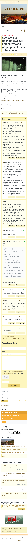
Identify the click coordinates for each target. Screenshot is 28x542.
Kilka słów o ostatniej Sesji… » (15, 113)
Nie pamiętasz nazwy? (5, 403)
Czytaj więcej (21, 509)
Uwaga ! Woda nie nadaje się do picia (11, 449)
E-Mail (3, 351)
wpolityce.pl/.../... (7, 223)
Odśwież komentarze (10, 336)
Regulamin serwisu (16, 371)
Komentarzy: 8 (7, 509)
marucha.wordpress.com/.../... (10, 309)
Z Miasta (7, 108)
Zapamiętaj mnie (6, 398)
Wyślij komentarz (14, 385)
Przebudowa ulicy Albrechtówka (11, 415)
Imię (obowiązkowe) (7, 346)
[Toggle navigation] (3, 27)
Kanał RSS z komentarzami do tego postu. (14, 338)
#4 (3, 289)
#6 (3, 230)
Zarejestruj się (22, 400)
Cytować (12, 157)
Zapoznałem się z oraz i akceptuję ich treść (13, 372)
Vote (4, 422)
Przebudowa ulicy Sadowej (9, 418)
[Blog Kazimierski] (14, 14)
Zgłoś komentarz (21, 157)
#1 (3, 328)
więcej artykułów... (5, 458)
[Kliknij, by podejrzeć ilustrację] (14, 64)
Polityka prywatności (8, 373)
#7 (3, 201)
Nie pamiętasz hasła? (5, 405)
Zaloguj (5, 400)
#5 (3, 241)
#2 (3, 316)
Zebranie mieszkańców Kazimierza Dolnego (13, 452)
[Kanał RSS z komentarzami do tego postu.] (25, 119)
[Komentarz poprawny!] (20, 122)
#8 (3, 162)
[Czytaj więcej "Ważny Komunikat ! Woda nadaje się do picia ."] (7, 442)
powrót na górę (23, 540)
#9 (3, 122)
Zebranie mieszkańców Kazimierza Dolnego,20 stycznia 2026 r (13, 455)
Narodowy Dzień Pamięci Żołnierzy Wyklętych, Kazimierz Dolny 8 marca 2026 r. (14, 506)
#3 (3, 300)
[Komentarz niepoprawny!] (22, 122)
